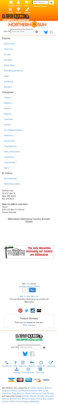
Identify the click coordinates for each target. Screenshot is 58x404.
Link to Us (51, 366)
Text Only (40, 372)
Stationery (8, 135)
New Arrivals (9, 43)
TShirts (7, 97)
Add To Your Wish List (29, 296)
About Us (41, 366)
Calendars (8, 119)
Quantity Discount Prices (29, 286)
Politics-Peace (16, 401)
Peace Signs (9, 65)
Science (5, 398)
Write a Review (29, 325)
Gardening (8, 81)
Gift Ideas (8, 59)
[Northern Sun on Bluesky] (46, 32)
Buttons (7, 108)
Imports (5, 401)
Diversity (40, 396)
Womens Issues (28, 398)
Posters (7, 124)
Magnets (7, 113)
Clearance (8, 49)
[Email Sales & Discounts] (37, 31)
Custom (27, 12)
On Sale (7, 54)
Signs (6, 167)
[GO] (51, 2)
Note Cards (43, 390)
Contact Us (7, 366)
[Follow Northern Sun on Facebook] (51, 32)
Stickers (7, 103)
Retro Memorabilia (12, 183)
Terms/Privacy (28, 372)
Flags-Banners (10, 146)
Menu (10, 12)
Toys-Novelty (10, 162)
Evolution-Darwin (29, 396)
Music (6, 76)
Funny (39, 398)
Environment (15, 398)
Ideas (18, 12)
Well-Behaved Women (13, 70)
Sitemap (16, 372)
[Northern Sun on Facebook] (32, 354)
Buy (32, 290)
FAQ (15, 366)
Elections (8, 86)
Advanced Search (39, 6)
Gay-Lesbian (48, 398)
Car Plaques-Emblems (13, 130)
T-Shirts (33, 387)
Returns (31, 366)
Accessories (9, 140)
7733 (28, 283)
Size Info (23, 366)
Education (49, 396)
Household (9, 157)
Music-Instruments (12, 151)
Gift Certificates (10, 178)
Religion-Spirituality (31, 401)
